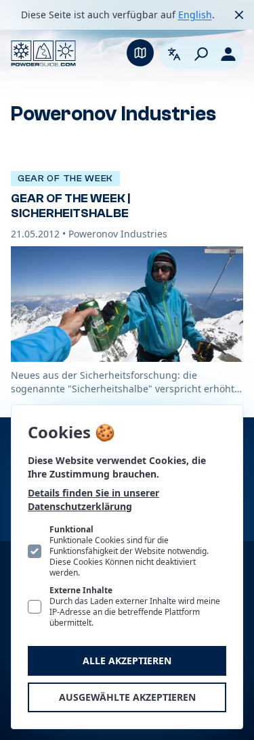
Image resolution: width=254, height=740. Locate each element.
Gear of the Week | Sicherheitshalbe (70, 206)
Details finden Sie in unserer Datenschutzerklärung (93, 499)
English (195, 14)
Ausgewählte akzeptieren (127, 697)
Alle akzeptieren (127, 660)
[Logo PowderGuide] (43, 53)
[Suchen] (201, 54)
